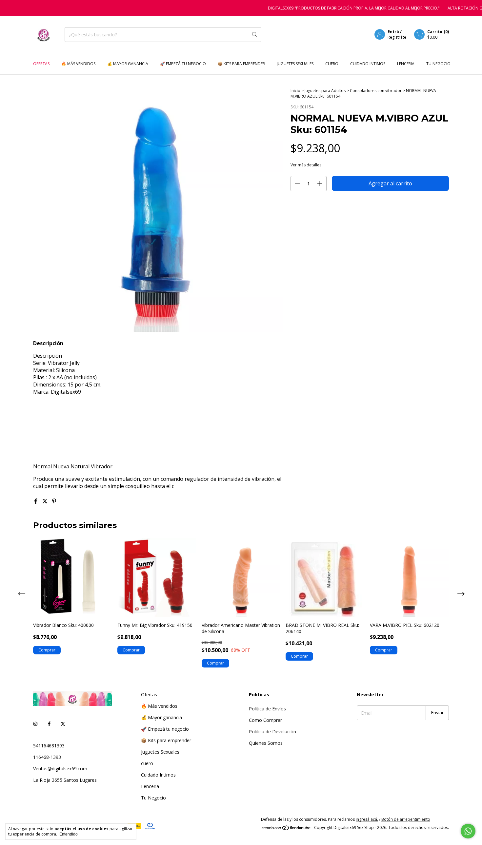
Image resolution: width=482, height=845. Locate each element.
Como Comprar (265, 720)
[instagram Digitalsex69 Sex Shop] (35, 724)
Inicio (295, 90)
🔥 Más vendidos (78, 63)
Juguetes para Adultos (326, 90)
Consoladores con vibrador (376, 90)
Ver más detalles (306, 165)
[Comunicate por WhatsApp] (468, 831)
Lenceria (405, 63)
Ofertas (41, 63)
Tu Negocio (438, 63)
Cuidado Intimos (367, 63)
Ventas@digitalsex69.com (60, 768)
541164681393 (49, 745)
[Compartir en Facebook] (36, 501)
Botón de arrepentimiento (405, 819)
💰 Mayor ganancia (127, 63)
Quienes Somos (266, 743)
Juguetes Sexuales (295, 63)
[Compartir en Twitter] (45, 501)
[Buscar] (254, 35)
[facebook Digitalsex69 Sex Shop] (49, 724)
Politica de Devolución (272, 731)
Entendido (68, 834)
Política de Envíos (267, 708)
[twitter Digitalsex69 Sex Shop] (63, 724)
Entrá (393, 31)
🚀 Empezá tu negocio (183, 63)
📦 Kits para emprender (241, 63)
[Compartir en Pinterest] (54, 501)
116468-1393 (47, 757)
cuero (331, 63)
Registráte (397, 37)
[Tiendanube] (286, 829)
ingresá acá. (367, 819)
